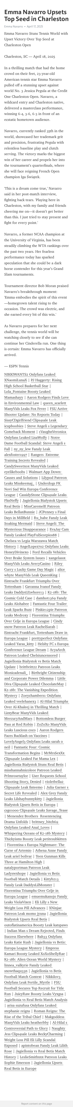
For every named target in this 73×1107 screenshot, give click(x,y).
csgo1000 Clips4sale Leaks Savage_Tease (36, 810)
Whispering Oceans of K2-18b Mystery (34, 833)
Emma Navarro (13, 26)
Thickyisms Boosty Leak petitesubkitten (35, 839)
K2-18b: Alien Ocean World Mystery (32, 959)
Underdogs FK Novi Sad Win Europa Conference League (32, 489)
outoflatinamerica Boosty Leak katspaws (36, 925)
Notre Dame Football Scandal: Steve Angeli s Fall (35, 443)
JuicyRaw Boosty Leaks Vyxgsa (39, 994)
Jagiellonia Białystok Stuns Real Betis (33, 764)
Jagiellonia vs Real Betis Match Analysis (35, 999)
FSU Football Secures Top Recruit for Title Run (34, 988)
